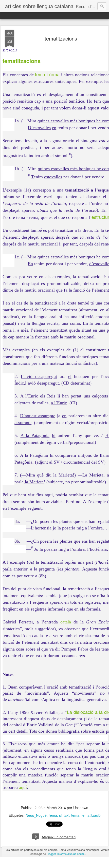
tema (75, 815)
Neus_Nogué (36, 815)
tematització (91, 815)
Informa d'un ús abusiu (71, 854)
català (65, 621)
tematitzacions (61, 38)
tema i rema (47, 74)
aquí (23, 787)
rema (53, 815)
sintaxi (64, 815)
